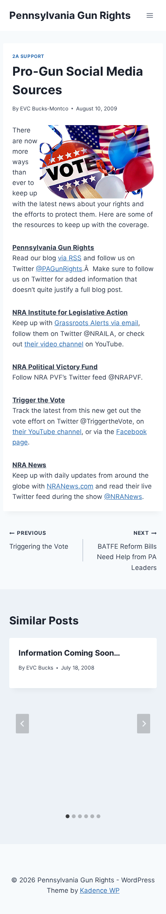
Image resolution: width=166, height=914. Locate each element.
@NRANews (123, 496)
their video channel (53, 344)
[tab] (67, 816)
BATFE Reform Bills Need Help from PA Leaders (127, 550)
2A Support (28, 56)
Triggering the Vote (38, 540)
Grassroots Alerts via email (96, 323)
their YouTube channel (46, 432)
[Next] (143, 724)
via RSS (69, 258)
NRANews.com (70, 486)
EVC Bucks (39, 668)
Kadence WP (100, 890)
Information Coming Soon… (69, 653)
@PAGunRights (59, 269)
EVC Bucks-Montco (44, 108)
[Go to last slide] (22, 724)
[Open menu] (149, 15)
